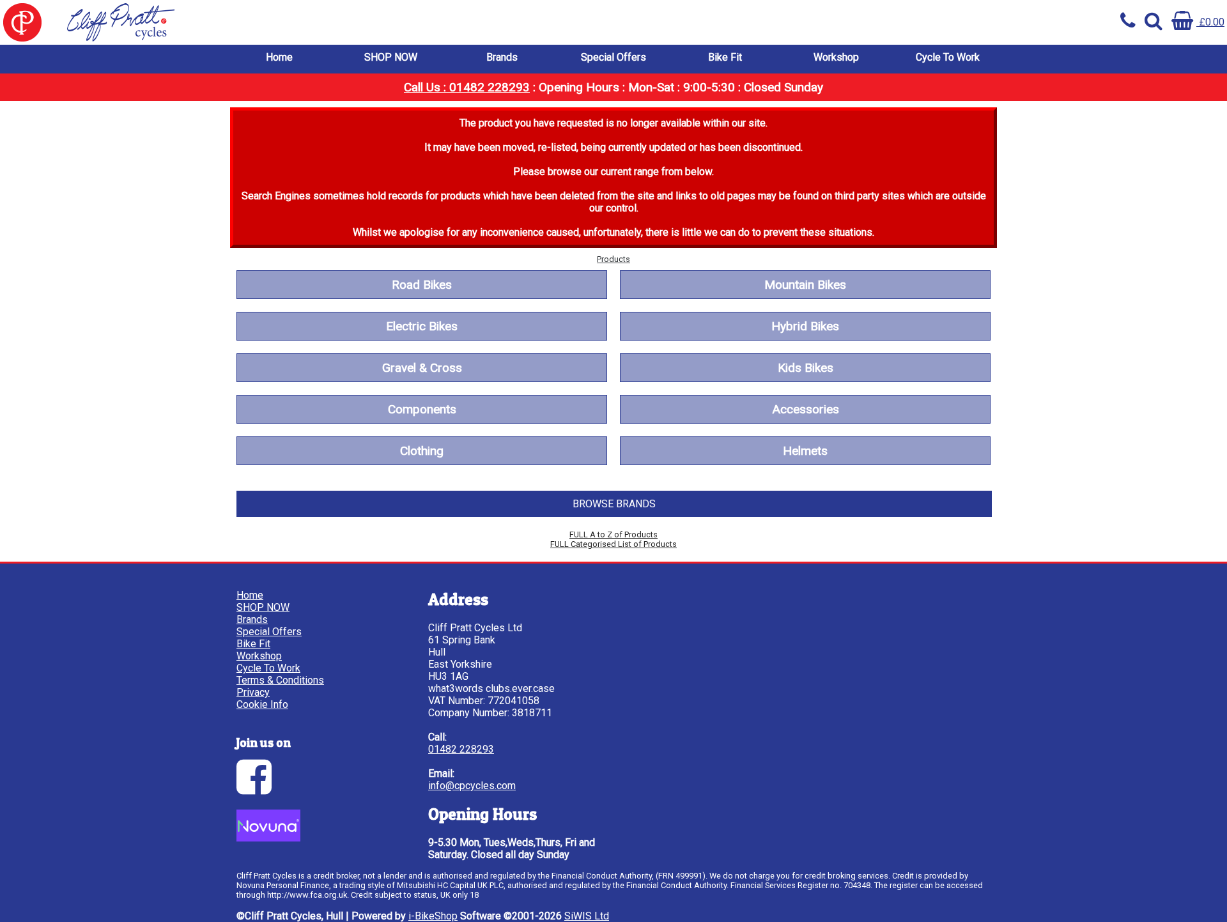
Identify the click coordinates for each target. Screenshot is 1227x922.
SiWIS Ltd (586, 916)
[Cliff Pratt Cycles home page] (307, 22)
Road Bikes (422, 284)
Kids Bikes (805, 367)
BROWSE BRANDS (614, 504)
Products (613, 259)
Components (422, 409)
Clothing (422, 450)
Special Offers (613, 57)
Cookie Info (262, 704)
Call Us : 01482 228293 (467, 87)
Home (279, 57)
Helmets (805, 450)
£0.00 (1210, 22)
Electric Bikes (422, 326)
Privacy (253, 692)
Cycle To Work (948, 57)
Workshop (836, 57)
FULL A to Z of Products (613, 534)
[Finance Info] (268, 838)
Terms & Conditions (280, 680)
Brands (502, 57)
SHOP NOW (390, 57)
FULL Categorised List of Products (613, 544)
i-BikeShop (433, 916)
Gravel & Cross (422, 367)
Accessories (805, 409)
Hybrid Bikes (805, 326)
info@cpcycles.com (472, 786)
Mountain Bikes (805, 284)
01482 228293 (461, 749)
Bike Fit (725, 57)
